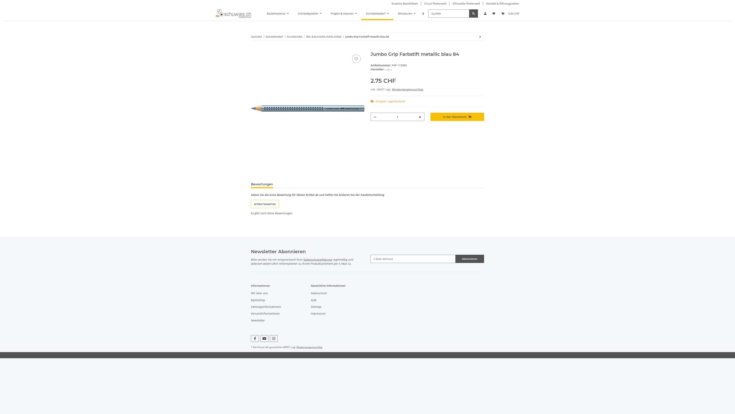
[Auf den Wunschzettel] (356, 59)
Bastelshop (258, 300)
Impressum (318, 313)
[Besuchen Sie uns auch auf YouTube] (264, 338)
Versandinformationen (265, 313)
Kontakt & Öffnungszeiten (502, 3)
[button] (485, 13)
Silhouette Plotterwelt (466, 3)
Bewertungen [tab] (262, 184)
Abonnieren (469, 259)
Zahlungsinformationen (266, 307)
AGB (313, 300)
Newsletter (258, 320)
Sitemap (316, 307)
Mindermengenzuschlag (407, 89)
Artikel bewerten (265, 204)
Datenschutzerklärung (318, 259)
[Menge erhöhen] (420, 117)
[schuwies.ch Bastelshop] (233, 13)
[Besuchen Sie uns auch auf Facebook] (255, 338)
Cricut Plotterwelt (435, 3)
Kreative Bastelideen (405, 3)
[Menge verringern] (375, 117)
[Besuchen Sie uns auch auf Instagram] (274, 338)
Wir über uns (259, 293)
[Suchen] (473, 13)
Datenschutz (319, 293)
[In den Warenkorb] (254, 49)
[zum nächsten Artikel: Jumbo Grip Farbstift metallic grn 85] (480, 37)
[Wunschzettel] (493, 13)
